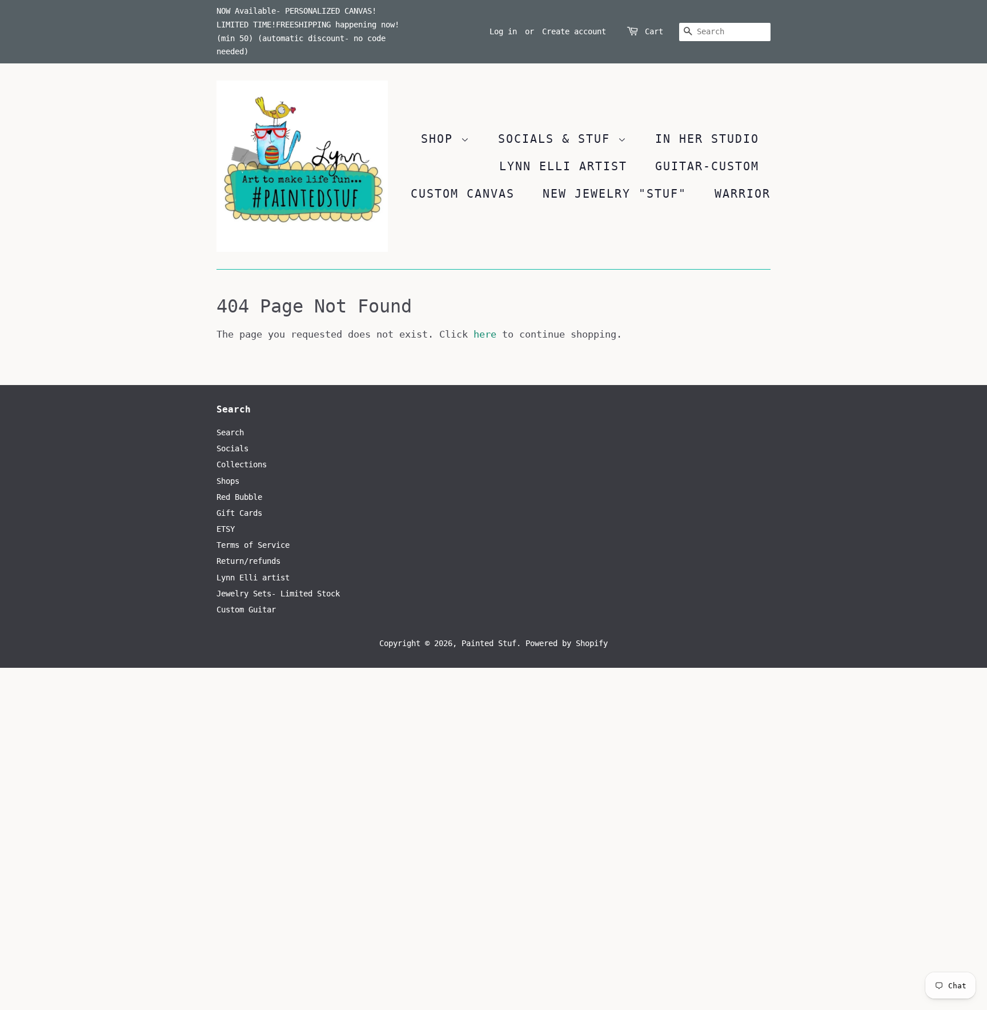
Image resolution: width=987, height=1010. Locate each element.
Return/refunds (248, 561)
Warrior (743, 194)
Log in (503, 31)
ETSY (225, 529)
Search (230, 432)
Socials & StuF (558, 139)
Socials (232, 448)
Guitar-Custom (707, 166)
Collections (241, 464)
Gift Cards (239, 513)
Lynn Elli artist (253, 577)
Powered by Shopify (566, 643)
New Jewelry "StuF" (615, 194)
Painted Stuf (489, 643)
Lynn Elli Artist (563, 166)
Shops (227, 481)
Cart (654, 31)
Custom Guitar (246, 609)
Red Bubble (239, 497)
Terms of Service (253, 545)
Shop (441, 139)
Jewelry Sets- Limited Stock (278, 593)
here (485, 334)
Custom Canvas (463, 194)
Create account (574, 31)
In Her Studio (707, 139)
